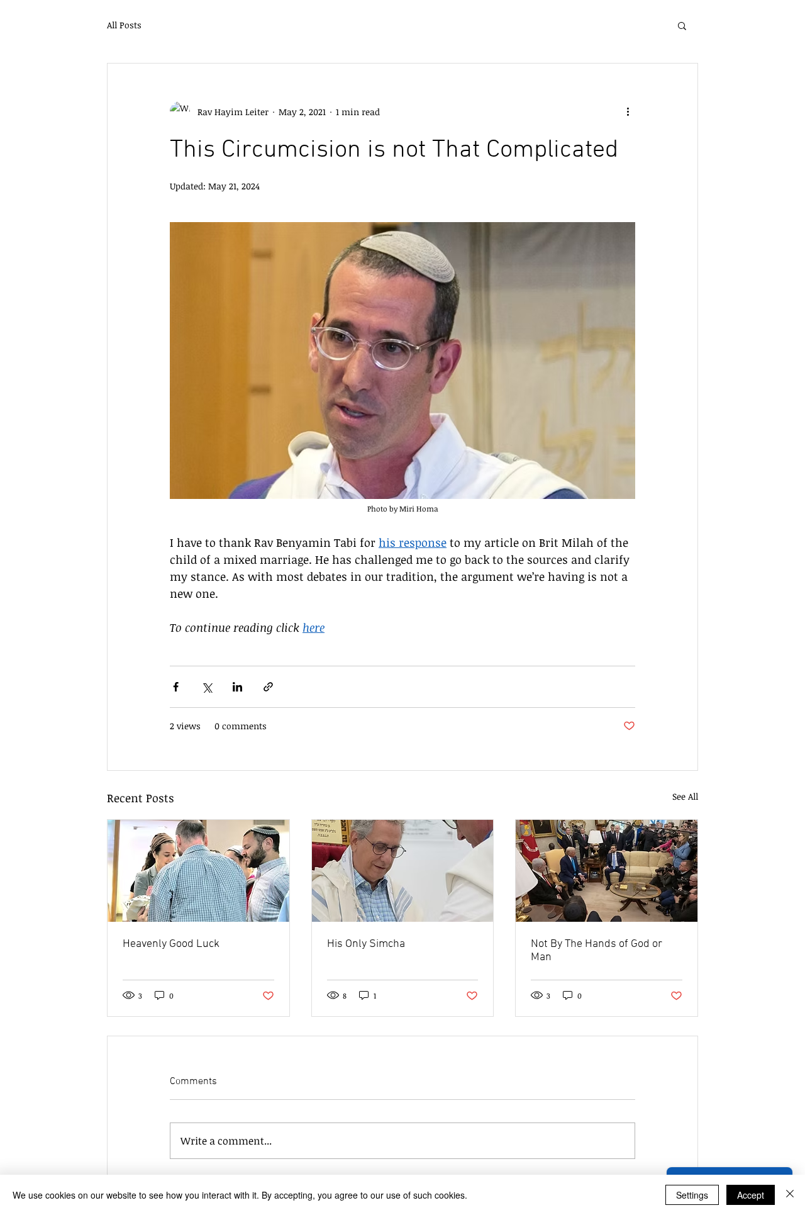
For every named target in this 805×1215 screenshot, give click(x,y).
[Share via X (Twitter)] (207, 687)
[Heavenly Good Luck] (198, 871)
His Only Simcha (366, 944)
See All (685, 796)
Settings (692, 1195)
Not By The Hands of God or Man (596, 951)
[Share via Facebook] (176, 687)
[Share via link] (268, 687)
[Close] (789, 1195)
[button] (682, 25)
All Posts (124, 25)
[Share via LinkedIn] (237, 687)
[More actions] (627, 111)
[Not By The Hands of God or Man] (606, 871)
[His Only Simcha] (403, 871)
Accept (750, 1195)
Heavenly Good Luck (171, 944)
